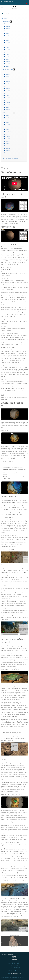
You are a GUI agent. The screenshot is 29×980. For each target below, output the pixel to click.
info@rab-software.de (8, 1)
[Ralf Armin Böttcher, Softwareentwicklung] (14, 7)
